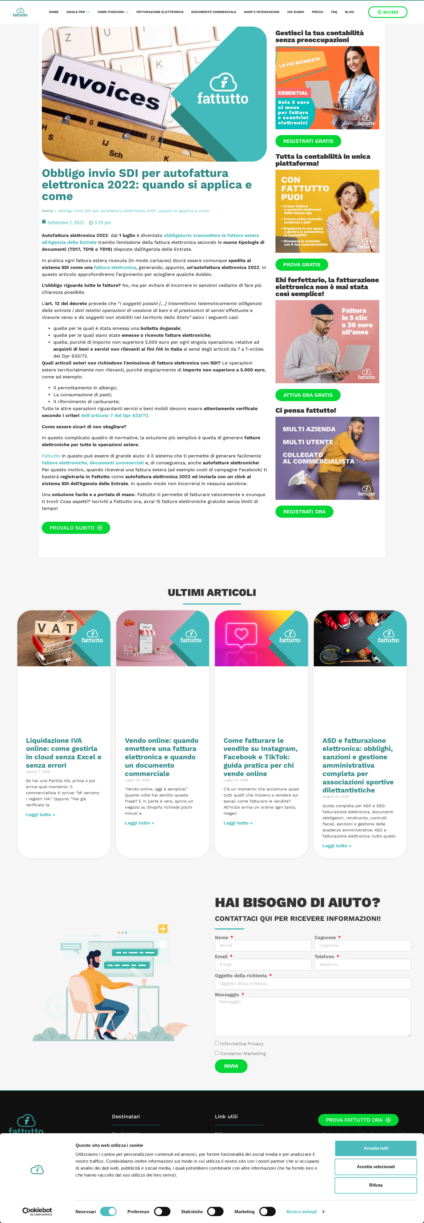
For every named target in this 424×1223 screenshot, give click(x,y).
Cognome (325, 937)
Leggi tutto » (40, 814)
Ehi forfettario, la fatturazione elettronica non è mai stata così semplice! (327, 287)
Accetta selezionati (376, 1166)
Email (222, 956)
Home (47, 210)
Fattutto (51, 456)
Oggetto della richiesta (241, 975)
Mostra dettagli (301, 1211)
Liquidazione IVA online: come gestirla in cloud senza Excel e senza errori (64, 752)
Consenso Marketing (243, 1053)
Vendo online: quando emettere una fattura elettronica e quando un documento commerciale (161, 757)
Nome (222, 937)
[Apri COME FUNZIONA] (127, 12)
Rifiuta (375, 1185)
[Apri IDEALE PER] (88, 12)
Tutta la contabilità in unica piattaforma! (322, 159)
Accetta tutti (376, 1148)
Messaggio (228, 994)
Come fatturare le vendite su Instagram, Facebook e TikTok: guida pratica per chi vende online (261, 757)
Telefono (325, 956)
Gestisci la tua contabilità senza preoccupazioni (319, 36)
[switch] (162, 1211)
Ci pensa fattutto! (305, 410)
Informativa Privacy (241, 1043)
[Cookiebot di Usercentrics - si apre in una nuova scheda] (37, 1211)
